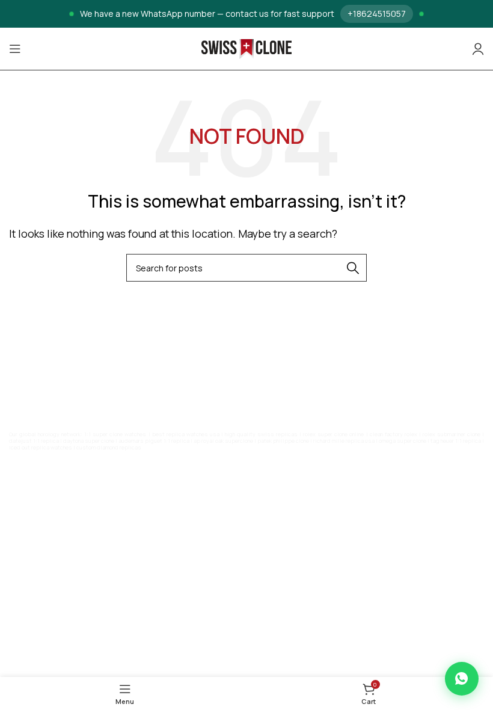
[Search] (353, 268)
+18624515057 (377, 13)
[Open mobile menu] (15, 49)
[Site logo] (246, 48)
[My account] (478, 49)
